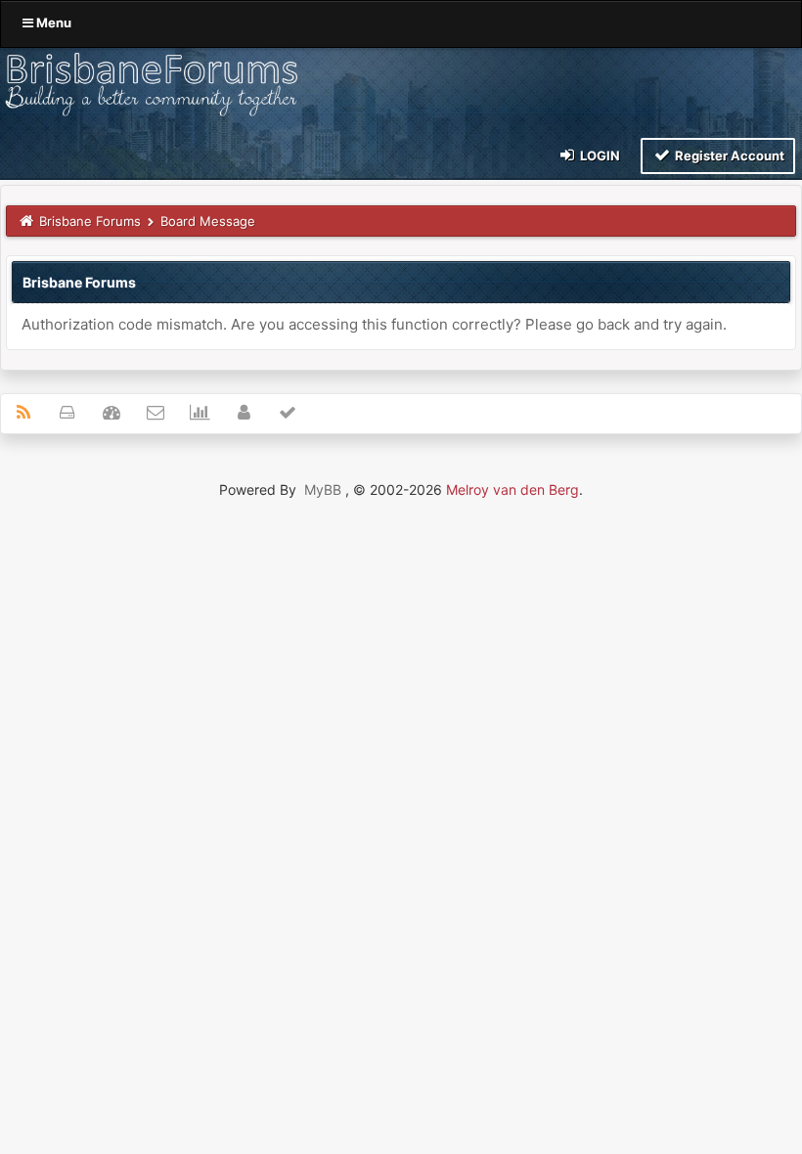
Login (598, 155)
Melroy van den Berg (512, 489)
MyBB (322, 489)
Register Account (728, 155)
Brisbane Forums (90, 221)
